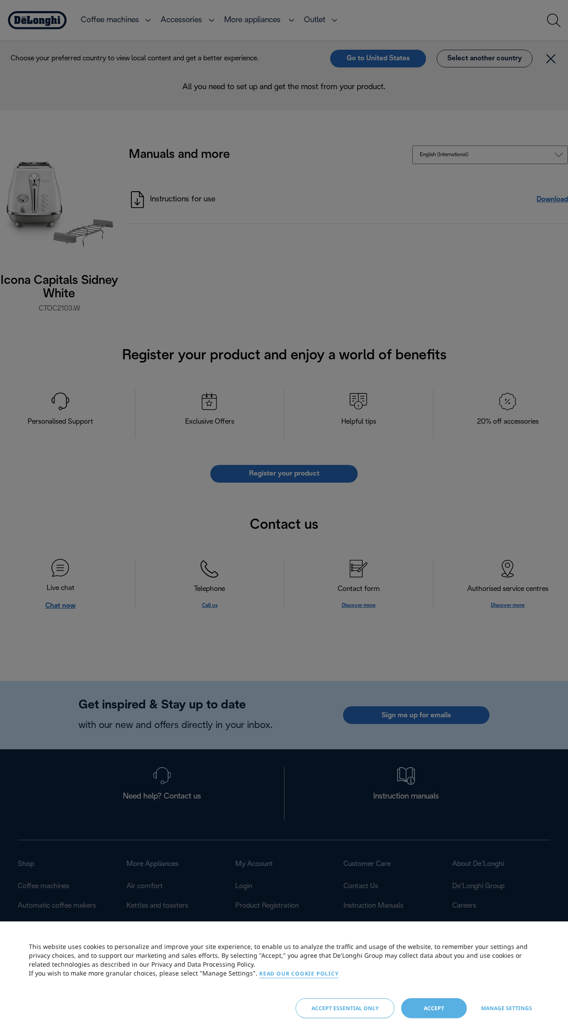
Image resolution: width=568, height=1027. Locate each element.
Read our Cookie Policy (299, 973)
